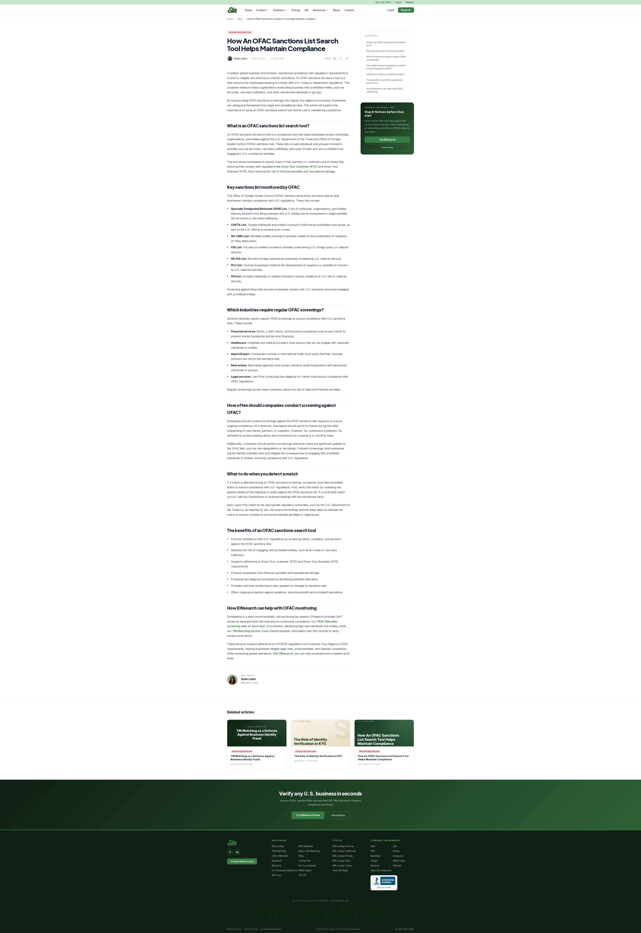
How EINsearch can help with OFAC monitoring (384, 90)
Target (374, 860)
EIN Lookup (278, 846)
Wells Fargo (399, 860)
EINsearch (286, 653)
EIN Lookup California (344, 851)
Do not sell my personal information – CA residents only (320, 900)
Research (277, 860)
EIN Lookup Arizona (343, 846)
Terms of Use (251, 929)
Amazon (375, 865)
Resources (319, 10)
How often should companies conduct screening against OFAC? (386, 67)
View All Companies (381, 870)
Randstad (375, 856)
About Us (276, 865)
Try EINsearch (387, 139)
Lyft (395, 846)
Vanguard (398, 856)
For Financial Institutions (284, 870)
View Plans (387, 147)
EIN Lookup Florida (343, 856)
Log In (398, 2)
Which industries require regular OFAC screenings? (386, 58)
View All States (340, 870)
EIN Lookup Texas (342, 865)
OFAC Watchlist (280, 856)
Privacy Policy (234, 929)
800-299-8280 (406, 929)
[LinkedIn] (237, 852)
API (306, 10)
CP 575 (302, 875)
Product (261, 10)
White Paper (305, 870)
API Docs (276, 875)
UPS (373, 851)
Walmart (397, 865)
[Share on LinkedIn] (334, 58)
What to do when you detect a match (385, 74)
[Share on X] (341, 58)
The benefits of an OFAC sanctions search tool (384, 81)
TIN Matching (279, 851)
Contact (349, 10)
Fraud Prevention (240, 32)
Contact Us (304, 860)
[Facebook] (230, 852)
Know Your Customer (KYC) (299, 166)
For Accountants (307, 865)
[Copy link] (347, 58)
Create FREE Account (242, 861)
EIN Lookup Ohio (342, 860)
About (336, 10)
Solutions (278, 10)
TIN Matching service (246, 631)
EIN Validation (306, 846)
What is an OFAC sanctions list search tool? (385, 44)
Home (248, 10)
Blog (240, 19)
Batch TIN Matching (309, 851)
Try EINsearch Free (308, 815)
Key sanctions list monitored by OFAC (385, 51)
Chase (396, 851)
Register (409, 2)
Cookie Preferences (271, 929)
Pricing (296, 10)
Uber (373, 846)
